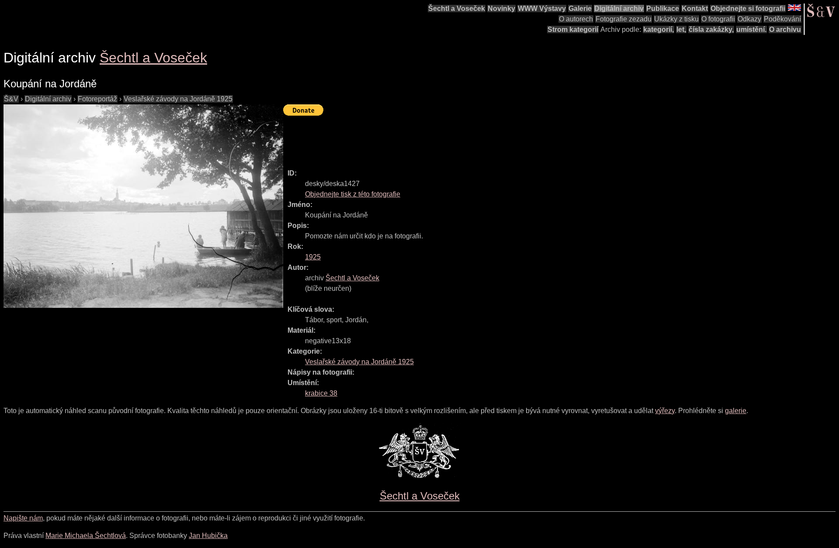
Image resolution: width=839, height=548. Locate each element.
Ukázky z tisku (676, 19)
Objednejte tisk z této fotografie (352, 194)
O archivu (785, 29)
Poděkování (782, 19)
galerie (735, 410)
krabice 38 (321, 393)
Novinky (501, 8)
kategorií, (658, 29)
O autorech (576, 19)
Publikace (662, 8)
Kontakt (695, 8)
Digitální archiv (619, 8)
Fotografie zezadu (624, 19)
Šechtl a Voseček (456, 8)
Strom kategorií (573, 29)
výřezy (665, 410)
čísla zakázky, (711, 29)
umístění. (751, 29)
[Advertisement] (442, 138)
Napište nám (23, 518)
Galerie (580, 8)
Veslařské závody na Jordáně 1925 (178, 99)
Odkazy (749, 19)
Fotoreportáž (97, 99)
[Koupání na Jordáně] (143, 206)
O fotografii (718, 19)
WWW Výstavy (542, 8)
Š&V (11, 99)
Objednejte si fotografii (748, 8)
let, (681, 29)
